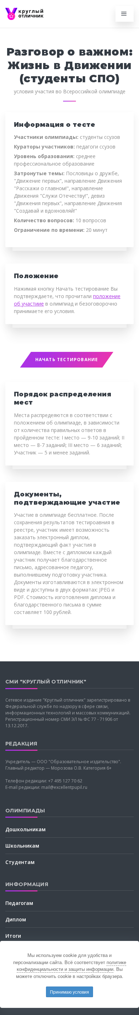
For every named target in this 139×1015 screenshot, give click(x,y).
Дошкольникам (25, 829)
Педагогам (19, 903)
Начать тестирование (66, 359)
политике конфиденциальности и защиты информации (71, 966)
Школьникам (22, 845)
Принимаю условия (69, 992)
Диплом (15, 919)
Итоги (13, 935)
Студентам (20, 862)
